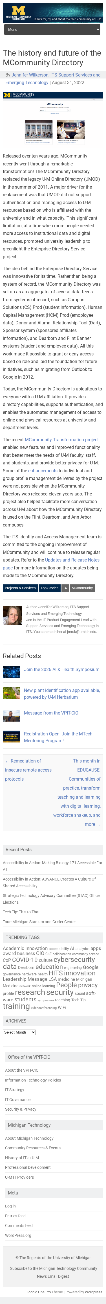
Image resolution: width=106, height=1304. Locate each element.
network (25, 986)
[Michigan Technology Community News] (53, 21)
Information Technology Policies (33, 1080)
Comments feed (19, 1225)
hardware (29, 974)
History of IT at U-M (22, 1158)
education (49, 966)
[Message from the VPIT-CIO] (11, 724)
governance (12, 974)
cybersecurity (74, 959)
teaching (62, 1000)
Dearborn (26, 967)
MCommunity (82, 588)
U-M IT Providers (19, 1177)
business (26, 953)
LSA (52, 979)
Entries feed (15, 1216)
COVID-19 (25, 959)
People (66, 985)
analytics (82, 949)
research (30, 992)
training (16, 1006)
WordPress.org (18, 1235)
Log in (10, 1206)
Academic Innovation (25, 948)
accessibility (59, 949)
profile (8, 993)
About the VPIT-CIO (22, 1070)
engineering (73, 968)
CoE (48, 954)
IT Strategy (14, 1089)
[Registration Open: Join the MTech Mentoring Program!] (11, 745)
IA (65, 588)
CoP (7, 960)
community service (85, 954)
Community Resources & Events (33, 1148)
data (10, 966)
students (25, 999)
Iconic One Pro (39, 1292)
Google (90, 967)
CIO (40, 953)
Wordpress (93, 1292)
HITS (56, 973)
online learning (43, 986)
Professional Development (28, 1167)
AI (72, 948)
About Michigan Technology (29, 1138)
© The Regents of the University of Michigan (54, 1257)
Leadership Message (25, 979)
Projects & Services (20, 588)
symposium (45, 1000)
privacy (88, 985)
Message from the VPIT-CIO (51, 713)
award (9, 953)
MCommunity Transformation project (62, 439)
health (43, 974)
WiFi (62, 1007)
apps (95, 948)
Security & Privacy (20, 1109)
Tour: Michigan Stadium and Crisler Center (39, 921)
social (80, 993)
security (60, 992)
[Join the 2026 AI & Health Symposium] (11, 680)
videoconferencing (44, 1008)
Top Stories (50, 588)
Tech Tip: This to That (21, 912)
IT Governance (17, 1099)
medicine (66, 979)
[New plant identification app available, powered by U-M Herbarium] (11, 701)
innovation (80, 973)
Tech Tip (78, 1000)
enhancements (43, 470)
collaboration (62, 954)
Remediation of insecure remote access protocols (28, 770)
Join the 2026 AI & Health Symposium (62, 669)
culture (45, 960)
